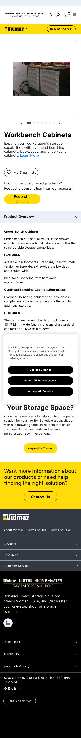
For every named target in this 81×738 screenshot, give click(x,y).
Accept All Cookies (40, 391)
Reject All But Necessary (40, 380)
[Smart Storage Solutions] (25, 16)
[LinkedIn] (8, 622)
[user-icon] (58, 15)
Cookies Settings (40, 369)
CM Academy (19, 701)
